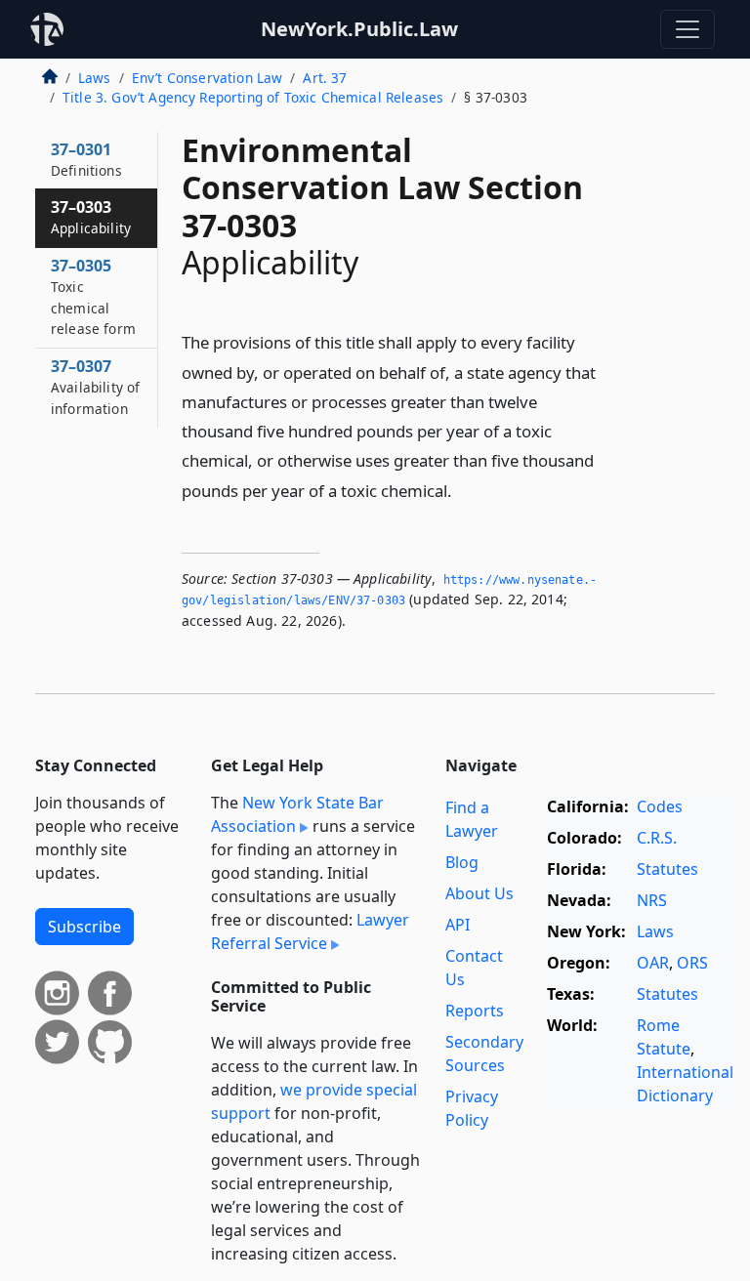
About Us (479, 893)
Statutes (667, 869)
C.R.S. (657, 837)
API (457, 924)
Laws (94, 77)
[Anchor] (463, 489)
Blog (462, 862)
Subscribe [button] (84, 926)
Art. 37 (325, 77)
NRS (652, 900)
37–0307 (95, 386)
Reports (474, 1010)
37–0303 (91, 216)
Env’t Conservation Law (207, 77)
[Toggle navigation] (687, 29)
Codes (660, 806)
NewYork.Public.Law (359, 29)
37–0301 (86, 159)
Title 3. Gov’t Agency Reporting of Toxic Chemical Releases (252, 97)
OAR (653, 962)
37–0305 (93, 296)
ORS (692, 962)
